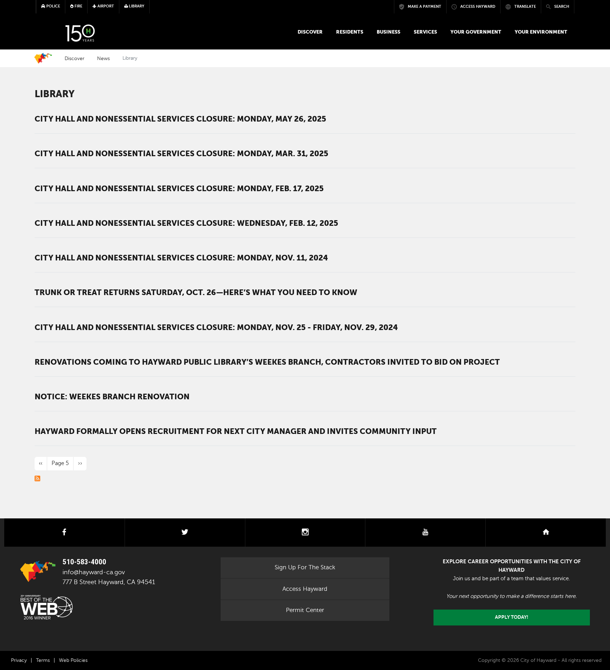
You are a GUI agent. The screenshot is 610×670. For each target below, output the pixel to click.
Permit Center (305, 610)
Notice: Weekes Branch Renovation (112, 396)
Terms (43, 660)
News (103, 58)
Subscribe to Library (37, 478)
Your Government (475, 32)
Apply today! (511, 617)
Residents (349, 32)
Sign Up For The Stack (305, 567)
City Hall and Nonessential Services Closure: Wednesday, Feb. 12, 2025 (186, 223)
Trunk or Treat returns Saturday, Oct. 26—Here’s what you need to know (196, 292)
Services (425, 32)
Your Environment (541, 32)
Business (388, 32)
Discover (310, 32)
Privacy (19, 660)
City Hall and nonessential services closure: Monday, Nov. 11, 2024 (181, 257)
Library (54, 93)
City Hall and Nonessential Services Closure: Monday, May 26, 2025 (180, 118)
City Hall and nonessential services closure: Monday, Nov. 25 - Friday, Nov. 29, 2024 (216, 327)
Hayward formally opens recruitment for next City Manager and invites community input (236, 431)
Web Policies (73, 660)
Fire (77, 6)
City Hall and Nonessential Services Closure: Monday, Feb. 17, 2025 (179, 188)
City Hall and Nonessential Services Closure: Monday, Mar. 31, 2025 (181, 153)
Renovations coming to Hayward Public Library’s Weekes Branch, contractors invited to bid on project (267, 361)
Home (43, 58)
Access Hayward (304, 589)
